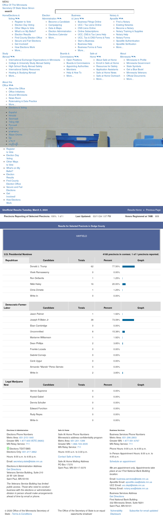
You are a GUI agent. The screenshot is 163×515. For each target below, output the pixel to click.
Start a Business (86, 40)
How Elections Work (25, 47)
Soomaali (13, 118)
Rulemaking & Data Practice (23, 101)
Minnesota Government (138, 63)
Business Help (85, 43)
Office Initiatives (17, 91)
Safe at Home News (106, 72)
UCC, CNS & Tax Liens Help (92, 34)
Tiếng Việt (14, 121)
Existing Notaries (124, 24)
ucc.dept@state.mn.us (133, 485)
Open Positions (74, 59)
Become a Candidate (59, 21)
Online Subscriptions (88, 31)
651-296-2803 (129, 437)
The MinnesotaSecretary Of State (18, 6)
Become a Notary (125, 28)
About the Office (7, 83)
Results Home (135, 209)
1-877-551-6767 (131, 440)
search (8, 11)
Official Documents (136, 75)
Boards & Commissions (67, 55)
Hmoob (12, 115)
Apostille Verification (126, 43)
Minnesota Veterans (137, 72)
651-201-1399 (78, 440)
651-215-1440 (26, 437)
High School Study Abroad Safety (25, 66)
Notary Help (122, 34)
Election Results (23, 34)
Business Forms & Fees (90, 47)
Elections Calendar (58, 34)
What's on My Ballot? (25, 31)
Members (71, 69)
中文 (11, 128)
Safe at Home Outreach (108, 75)
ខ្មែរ (10, 137)
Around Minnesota (18, 94)
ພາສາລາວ (14, 131)
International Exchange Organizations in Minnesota (34, 59)
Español (13, 112)
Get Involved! (21, 43)
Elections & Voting (14, 17)
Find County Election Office (28, 37)
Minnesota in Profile (136, 59)
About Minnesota (125, 55)
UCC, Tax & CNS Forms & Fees (94, 37)
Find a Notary (123, 21)
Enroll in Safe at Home (107, 63)
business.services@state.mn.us (132, 478)
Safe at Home (93, 55)
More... (18, 50)
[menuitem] (25, 33)
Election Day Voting (24, 24)
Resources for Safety (106, 66)
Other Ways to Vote (24, 28)
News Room (15, 98)
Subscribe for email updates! (143, 510)
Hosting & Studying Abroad (22, 72)
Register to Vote (23, 21)
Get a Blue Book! (135, 69)
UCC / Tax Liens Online (89, 24)
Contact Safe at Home (69, 456)
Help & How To (74, 72)
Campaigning (55, 24)
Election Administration (49, 17)
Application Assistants (107, 69)
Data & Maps (55, 28)
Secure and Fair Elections (28, 40)
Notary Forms (123, 37)
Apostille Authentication (128, 40)
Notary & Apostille (114, 17)
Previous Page (153, 209)
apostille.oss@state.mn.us (138, 482)
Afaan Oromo (15, 134)
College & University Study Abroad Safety (29, 63)
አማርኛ (12, 140)
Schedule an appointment (122, 461)
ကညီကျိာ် (13, 144)
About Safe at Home (106, 59)
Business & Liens (76, 17)
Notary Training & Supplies (129, 31)
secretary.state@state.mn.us (27, 461)
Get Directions (14, 469)
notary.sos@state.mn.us (135, 488)
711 (28, 443)
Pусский (13, 125)
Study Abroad (6, 55)
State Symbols (134, 66)
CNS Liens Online (87, 28)
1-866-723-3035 (79, 443)
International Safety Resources (24, 69)
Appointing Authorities (78, 66)
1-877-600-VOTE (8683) (32, 440)
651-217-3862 (29, 451)
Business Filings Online (89, 21)
